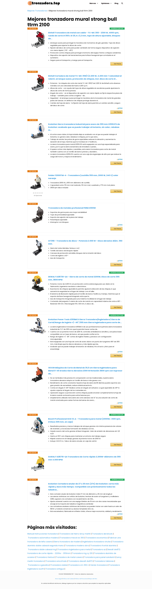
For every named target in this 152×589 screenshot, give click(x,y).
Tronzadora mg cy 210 (82, 553)
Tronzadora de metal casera (69, 557)
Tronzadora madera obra (77, 545)
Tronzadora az (99, 549)
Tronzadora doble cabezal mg (42, 549)
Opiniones (105, 3)
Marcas (93, 3)
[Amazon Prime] (119, 108)
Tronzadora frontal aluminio (103, 545)
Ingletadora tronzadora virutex (97, 541)
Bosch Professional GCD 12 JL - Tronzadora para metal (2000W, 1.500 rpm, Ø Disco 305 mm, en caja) (84, 420)
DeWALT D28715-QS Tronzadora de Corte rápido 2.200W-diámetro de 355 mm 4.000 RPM (84, 458)
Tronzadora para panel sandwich (99, 557)
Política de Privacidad (81, 579)
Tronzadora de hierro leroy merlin (75, 533)
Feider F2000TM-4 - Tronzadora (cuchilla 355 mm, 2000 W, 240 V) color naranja (83, 177)
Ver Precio (117, 64)
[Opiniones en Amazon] (38, 193)
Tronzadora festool (45, 557)
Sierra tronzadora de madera (67, 541)
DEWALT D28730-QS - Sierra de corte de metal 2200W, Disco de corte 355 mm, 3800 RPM (83, 278)
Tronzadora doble (59, 565)
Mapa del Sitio (93, 579)
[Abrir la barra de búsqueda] (122, 3)
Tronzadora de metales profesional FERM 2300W (72, 208)
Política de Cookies (68, 579)
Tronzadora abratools (102, 533)
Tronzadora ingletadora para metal (74, 549)
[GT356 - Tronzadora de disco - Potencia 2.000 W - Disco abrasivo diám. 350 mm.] (38, 247)
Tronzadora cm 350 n (79, 565)
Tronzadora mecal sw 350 (72, 537)
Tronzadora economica (97, 537)
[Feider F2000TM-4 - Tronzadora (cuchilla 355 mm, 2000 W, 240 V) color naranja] (38, 182)
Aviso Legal (58, 579)
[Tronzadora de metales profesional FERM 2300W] (38, 215)
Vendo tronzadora (98, 565)
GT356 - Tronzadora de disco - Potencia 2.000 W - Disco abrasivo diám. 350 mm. (85, 242)
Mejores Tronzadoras (37, 10)
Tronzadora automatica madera (43, 537)
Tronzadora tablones (104, 561)
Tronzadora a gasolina (38, 565)
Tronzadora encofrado (56, 561)
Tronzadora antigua (54, 569)
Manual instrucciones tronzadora (42, 533)
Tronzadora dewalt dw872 (80, 561)
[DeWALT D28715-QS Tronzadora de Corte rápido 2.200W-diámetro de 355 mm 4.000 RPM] (38, 463)
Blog (116, 3)
